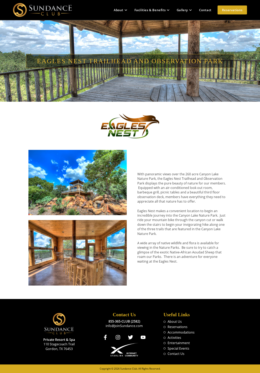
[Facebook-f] (105, 337)
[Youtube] (143, 337)
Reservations (177, 327)
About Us (175, 321)
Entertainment (179, 343)
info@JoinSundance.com (124, 326)
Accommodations (181, 332)
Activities (174, 337)
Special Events (178, 348)
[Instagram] (118, 337)
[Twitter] (131, 337)
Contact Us (176, 353)
